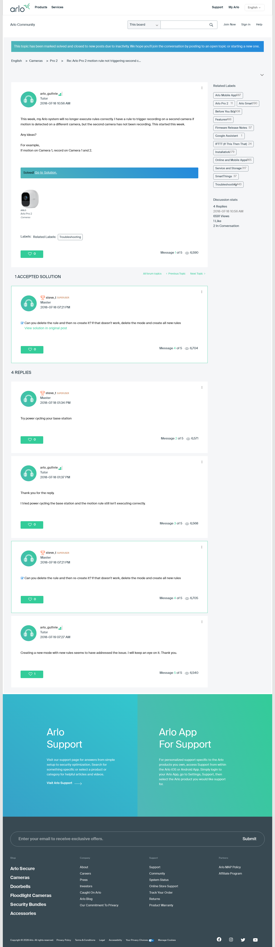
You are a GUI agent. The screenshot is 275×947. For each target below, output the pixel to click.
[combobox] (189, 25)
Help (259, 24)
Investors (86, 886)
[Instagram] (231, 940)
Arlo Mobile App (225, 95)
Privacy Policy (63, 940)
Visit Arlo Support (59, 783)
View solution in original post (46, 328)
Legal (102, 940)
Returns (154, 899)
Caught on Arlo (90, 892)
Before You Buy (225, 111)
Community (157, 873)
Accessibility (115, 940)
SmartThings (223, 176)
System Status (159, 880)
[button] (202, 88)
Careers (85, 873)
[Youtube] (255, 940)
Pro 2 (54, 61)
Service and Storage (228, 168)
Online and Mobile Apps (231, 160)
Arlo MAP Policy (230, 867)
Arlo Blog (86, 899)
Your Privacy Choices (137, 940)
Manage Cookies (167, 940)
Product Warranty (161, 905)
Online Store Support (163, 886)
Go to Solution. (46, 172)
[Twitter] (243, 940)
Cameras (36, 61)
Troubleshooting (70, 237)
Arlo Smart (246, 103)
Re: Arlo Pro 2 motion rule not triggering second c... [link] (104, 61)
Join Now (230, 24)
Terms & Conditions (85, 940)
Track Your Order (161, 892)
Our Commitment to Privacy (99, 905)
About (84, 867)
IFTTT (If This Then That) (231, 144)
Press (84, 880)
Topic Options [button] (262, 75)
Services (57, 7)
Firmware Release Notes (231, 127)
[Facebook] (219, 939)
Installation (222, 152)
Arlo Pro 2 (221, 103)
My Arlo (234, 7)
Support (217, 7)
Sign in (245, 24)
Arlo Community (22, 25)
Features (221, 119)
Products (41, 7)
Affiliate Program (230, 873)
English (16, 61)
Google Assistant (226, 135)
